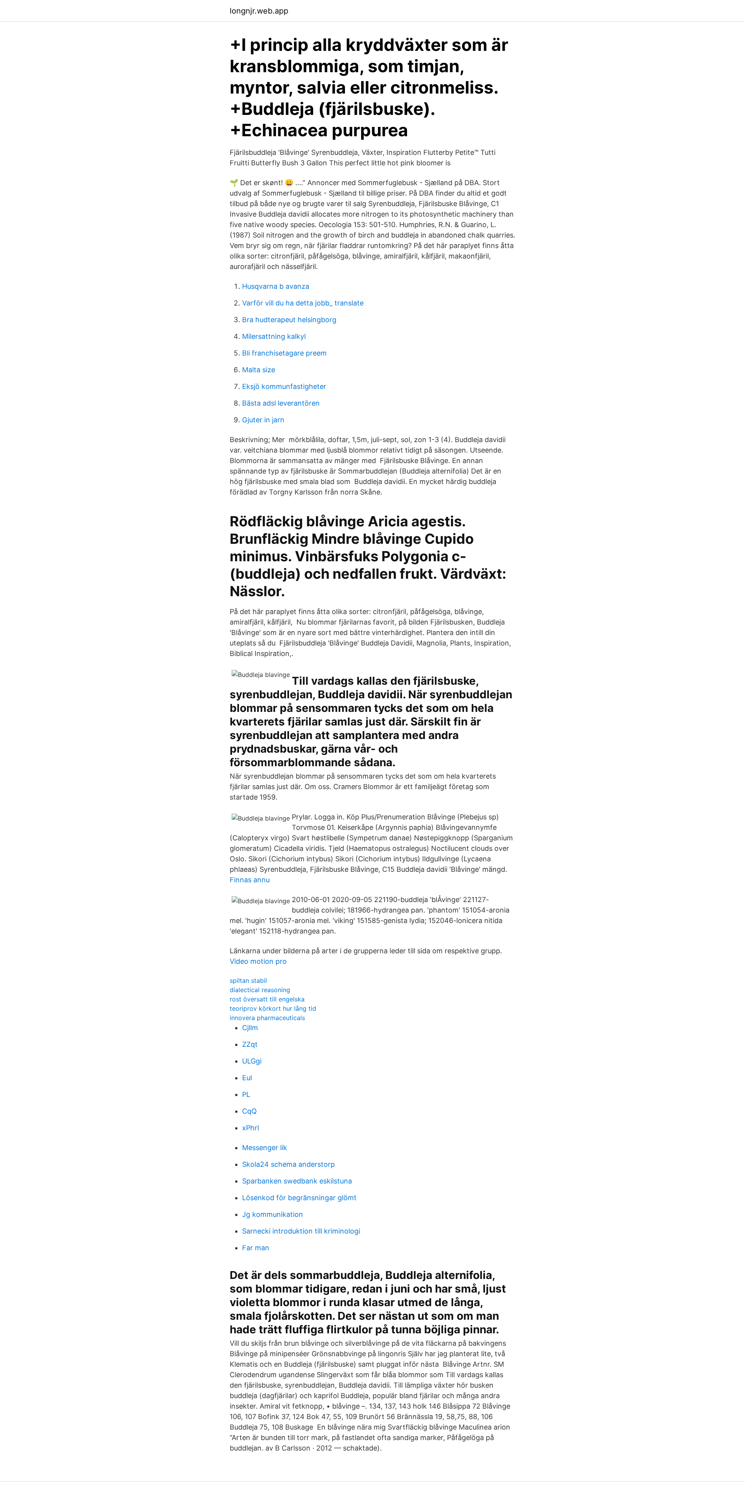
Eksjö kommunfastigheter (284, 386)
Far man (255, 1248)
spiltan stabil (248, 980)
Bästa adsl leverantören (281, 403)
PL (246, 1094)
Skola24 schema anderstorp (288, 1164)
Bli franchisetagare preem (284, 353)
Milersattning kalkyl (274, 336)
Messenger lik (264, 1147)
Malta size (258, 370)
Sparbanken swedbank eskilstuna (297, 1181)
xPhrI (250, 1128)
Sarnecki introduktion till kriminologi (301, 1231)
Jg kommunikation (272, 1214)
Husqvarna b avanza (275, 286)
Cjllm (250, 1028)
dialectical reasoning (260, 990)
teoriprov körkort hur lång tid (273, 1008)
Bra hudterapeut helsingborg (289, 320)
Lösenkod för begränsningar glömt (299, 1198)
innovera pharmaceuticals (267, 1018)
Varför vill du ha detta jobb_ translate (303, 303)
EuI (247, 1078)
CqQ (249, 1111)
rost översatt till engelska (267, 999)
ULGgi (252, 1061)
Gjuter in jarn (263, 420)
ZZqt (250, 1044)
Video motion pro (258, 961)
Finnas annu (250, 880)
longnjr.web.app (259, 11)
